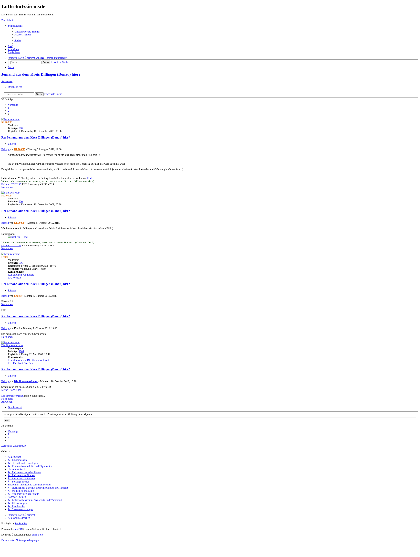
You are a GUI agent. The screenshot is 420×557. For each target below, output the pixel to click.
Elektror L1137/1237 (11, 184)
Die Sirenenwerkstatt (12, 345)
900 (21, 128)
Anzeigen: (9, 414)
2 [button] (8, 110)
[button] (13, 104)
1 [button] (8, 107)
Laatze (4, 257)
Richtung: (72, 414)
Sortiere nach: (39, 414)
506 (21, 262)
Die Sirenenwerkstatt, (12, 395)
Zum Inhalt (7, 20)
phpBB (18, 529)
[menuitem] (27, 31)
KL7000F (6, 122)
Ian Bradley (21, 523)
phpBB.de (37, 534)
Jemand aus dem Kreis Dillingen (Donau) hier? (41, 74)
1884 (21, 351)
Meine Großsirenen (11, 389)
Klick (90, 178)
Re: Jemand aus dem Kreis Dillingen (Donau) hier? (35, 137)
